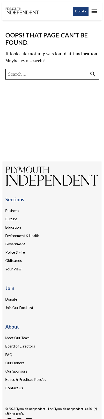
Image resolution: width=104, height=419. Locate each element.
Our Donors (14, 363)
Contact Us (14, 388)
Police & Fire (15, 252)
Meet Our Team (17, 338)
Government (15, 244)
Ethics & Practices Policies (25, 379)
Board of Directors (20, 346)
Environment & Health (22, 236)
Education (13, 227)
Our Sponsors (16, 371)
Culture (11, 219)
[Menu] (95, 11)
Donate (80, 11)
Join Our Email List (19, 308)
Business (12, 211)
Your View (13, 269)
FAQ (8, 355)
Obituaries (13, 261)
